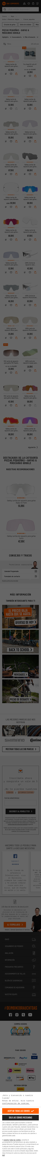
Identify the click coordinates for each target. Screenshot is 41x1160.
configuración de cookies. (16, 1103)
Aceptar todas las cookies (19, 1110)
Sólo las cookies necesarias (20, 1117)
